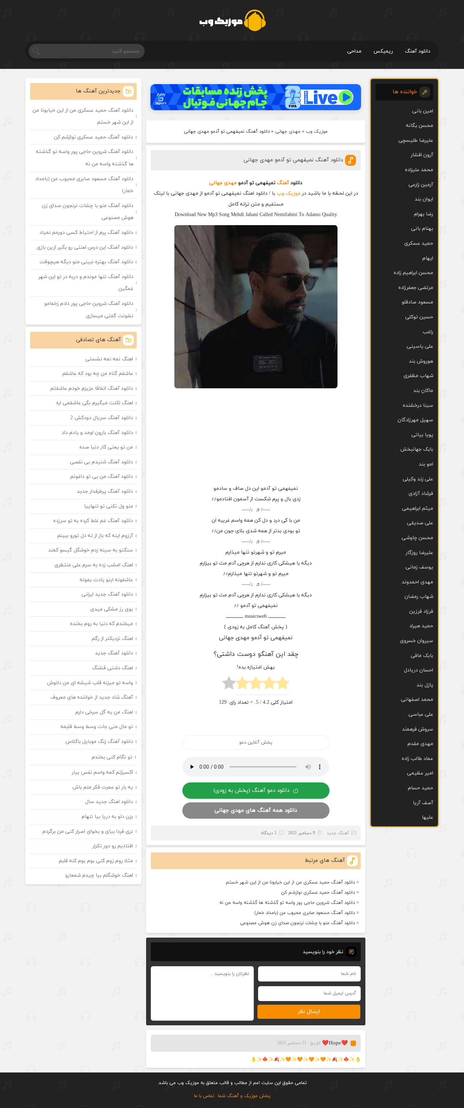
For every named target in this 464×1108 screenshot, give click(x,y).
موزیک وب (317, 131)
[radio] (282, 685)
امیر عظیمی (420, 773)
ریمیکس (383, 51)
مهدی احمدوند (417, 582)
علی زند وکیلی (418, 479)
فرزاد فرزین (421, 611)
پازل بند (425, 685)
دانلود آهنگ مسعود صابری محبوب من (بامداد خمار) (304, 913)
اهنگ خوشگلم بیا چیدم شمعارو (99, 875)
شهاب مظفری (418, 375)
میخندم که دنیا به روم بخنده (101, 623)
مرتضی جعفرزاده (415, 287)
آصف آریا (423, 802)
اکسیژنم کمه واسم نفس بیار (102, 772)
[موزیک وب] (232, 20)
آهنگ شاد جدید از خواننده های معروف (91, 697)
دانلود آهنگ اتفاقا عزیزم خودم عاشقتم (91, 388)
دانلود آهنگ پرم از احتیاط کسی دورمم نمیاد (86, 232)
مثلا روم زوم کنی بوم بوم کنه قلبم (96, 860)
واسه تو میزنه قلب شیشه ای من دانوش (90, 682)
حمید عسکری (418, 243)
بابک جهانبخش (416, 449)
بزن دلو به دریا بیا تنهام (107, 816)
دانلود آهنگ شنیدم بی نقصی (101, 462)
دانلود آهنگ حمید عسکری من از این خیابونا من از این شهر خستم (290, 882)
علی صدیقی (420, 523)
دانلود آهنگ (417, 51)
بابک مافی (422, 655)
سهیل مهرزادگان (415, 420)
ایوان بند (424, 199)
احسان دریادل (418, 670)
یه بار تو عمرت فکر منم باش (102, 787)
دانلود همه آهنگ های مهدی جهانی (256, 810)
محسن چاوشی (417, 537)
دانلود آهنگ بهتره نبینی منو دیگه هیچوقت (86, 262)
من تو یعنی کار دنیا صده (106, 447)
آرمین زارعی (421, 184)
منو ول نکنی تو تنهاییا (108, 506)
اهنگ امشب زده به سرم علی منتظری (93, 565)
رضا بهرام (423, 214)
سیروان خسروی (416, 640)
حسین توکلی (419, 317)
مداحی (354, 51)
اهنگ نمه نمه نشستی (109, 359)
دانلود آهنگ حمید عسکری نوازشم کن (318, 892)
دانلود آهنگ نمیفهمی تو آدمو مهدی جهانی (293, 160)
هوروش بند (421, 361)
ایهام (427, 258)
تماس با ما (204, 1096)
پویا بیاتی (422, 434)
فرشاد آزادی (421, 493)
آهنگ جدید (338, 833)
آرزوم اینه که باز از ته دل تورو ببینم (95, 535)
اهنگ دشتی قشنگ (112, 668)
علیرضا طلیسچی (415, 140)
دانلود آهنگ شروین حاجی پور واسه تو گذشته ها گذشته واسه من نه (287, 903)
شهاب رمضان (419, 596)
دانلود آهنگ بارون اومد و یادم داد (97, 432)
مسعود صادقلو (417, 302)
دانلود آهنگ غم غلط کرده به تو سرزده (93, 520)
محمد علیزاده (419, 169)
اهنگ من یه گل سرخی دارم (104, 712)
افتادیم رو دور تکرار (112, 846)
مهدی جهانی (288, 131)
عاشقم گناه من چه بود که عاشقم (97, 373)
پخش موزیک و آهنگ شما (244, 1096)
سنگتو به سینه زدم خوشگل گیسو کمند (90, 550)
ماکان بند (423, 390)
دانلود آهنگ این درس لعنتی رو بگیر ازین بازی (85, 247)
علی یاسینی (420, 346)
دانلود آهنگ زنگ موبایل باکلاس (99, 741)
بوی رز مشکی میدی (111, 609)
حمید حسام (420, 788)
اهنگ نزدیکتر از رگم (112, 638)
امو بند (426, 464)
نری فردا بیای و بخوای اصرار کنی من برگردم (87, 831)
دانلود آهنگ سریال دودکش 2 (101, 417)
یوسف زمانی (419, 567)
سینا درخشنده (418, 405)
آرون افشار (422, 155)
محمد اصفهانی (417, 699)
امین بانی (422, 111)
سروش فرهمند (417, 729)
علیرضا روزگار (419, 552)
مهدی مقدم (420, 743)
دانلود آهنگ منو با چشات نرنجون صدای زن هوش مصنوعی (297, 923)
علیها (427, 817)
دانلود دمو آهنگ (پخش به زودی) (251, 790)
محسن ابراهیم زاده (413, 272)
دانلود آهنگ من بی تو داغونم (101, 476)
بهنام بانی (422, 228)
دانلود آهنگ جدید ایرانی (107, 594)
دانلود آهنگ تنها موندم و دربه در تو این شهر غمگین (85, 283)
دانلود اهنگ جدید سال (109, 801)
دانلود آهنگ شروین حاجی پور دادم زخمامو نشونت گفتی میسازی (88, 309)
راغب (428, 331)
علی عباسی (421, 714)
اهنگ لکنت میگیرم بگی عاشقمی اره (94, 403)
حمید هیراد (421, 626)
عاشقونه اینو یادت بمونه (106, 579)
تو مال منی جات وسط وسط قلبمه (97, 726)
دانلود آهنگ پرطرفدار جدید (105, 491)
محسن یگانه (419, 125)
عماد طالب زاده (417, 758)
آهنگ (283, 182)
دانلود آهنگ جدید (114, 653)
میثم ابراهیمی (417, 508)
